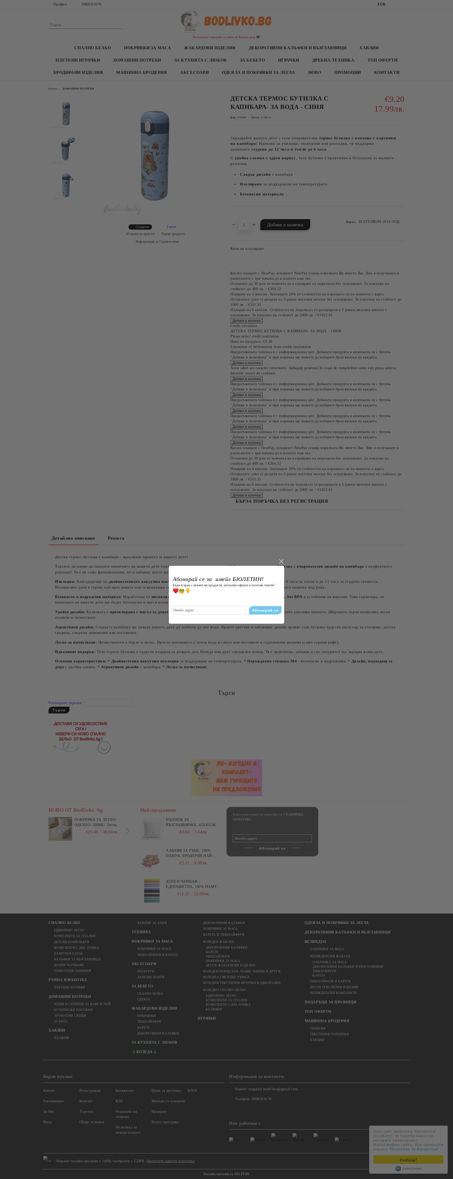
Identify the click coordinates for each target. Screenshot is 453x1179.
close (281, 561)
